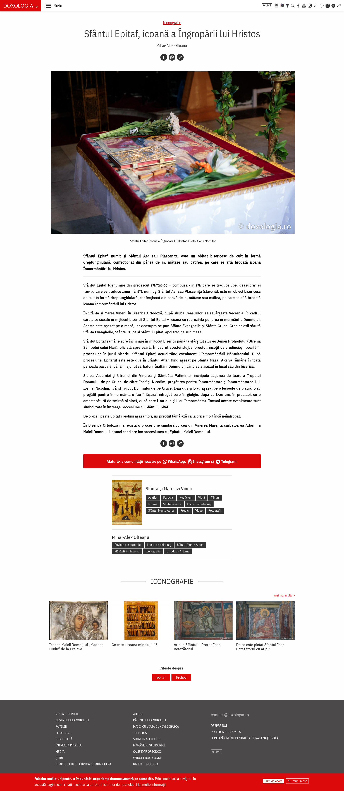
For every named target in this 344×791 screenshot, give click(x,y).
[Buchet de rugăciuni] (287, 5)
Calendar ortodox (147, 752)
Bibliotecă (64, 739)
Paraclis (168, 497)
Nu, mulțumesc (297, 781)
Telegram (228, 461)
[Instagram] (309, 5)
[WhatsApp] (321, 5)
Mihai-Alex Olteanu (171, 45)
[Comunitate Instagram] (327, 5)
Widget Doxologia (147, 758)
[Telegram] (333, 5)
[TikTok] (315, 5)
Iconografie (172, 22)
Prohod (181, 677)
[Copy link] (180, 57)
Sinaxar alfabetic (147, 739)
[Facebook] (298, 5)
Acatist (152, 497)
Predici (184, 510)
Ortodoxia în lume (177, 551)
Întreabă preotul (69, 745)
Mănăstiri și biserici (127, 551)
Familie (61, 727)
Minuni (215, 497)
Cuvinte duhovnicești (72, 720)
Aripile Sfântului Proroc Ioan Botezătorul (197, 646)
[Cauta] (292, 5)
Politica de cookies (226, 732)
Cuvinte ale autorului (127, 545)
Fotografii (215, 510)
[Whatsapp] (172, 57)
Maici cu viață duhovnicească (156, 727)
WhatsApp (176, 461)
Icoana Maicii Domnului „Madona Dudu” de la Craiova (76, 646)
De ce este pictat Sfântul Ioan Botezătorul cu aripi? (260, 646)
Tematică (140, 733)
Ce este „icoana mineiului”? (134, 644)
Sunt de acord (274, 781)
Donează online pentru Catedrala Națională (244, 738)
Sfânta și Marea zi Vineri (169, 488)
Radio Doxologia (146, 764)
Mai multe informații (151, 784)
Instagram (201, 461)
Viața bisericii (67, 714)
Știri (59, 758)
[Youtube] (303, 5)
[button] (54, 5)
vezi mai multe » (284, 595)
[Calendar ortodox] (276, 5)
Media (60, 752)
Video (199, 510)
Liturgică (63, 733)
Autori (138, 714)
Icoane (152, 504)
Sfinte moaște (172, 504)
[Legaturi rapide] (339, 5)
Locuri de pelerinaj (199, 504)
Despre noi (219, 726)
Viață (201, 497)
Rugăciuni (186, 497)
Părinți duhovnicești (149, 720)
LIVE (268, 5)
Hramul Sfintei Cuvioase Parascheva (83, 764)
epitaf (161, 677)
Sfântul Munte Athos (161, 510)
